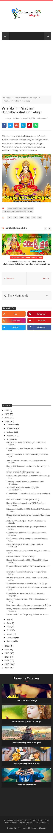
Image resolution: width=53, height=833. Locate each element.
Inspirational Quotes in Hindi (26, 763)
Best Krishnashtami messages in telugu (23, 499)
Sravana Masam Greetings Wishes (26, 258)
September (12, 435)
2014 (7, 668)
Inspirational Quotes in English (26, 742)
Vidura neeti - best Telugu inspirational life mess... (27, 615)
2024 (7, 410)
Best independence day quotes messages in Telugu (28, 605)
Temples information (27, 784)
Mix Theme (23, 828)
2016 (7, 660)
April (9, 630)
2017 (7, 657)
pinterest (41, 314)
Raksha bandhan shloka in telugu (20, 556)
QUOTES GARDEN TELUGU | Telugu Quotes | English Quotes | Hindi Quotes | (27, 821)
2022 (7, 418)
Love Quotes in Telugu (26, 700)
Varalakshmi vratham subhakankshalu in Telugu (26, 584)
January (10, 641)
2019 (7, 649)
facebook (41, 328)
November (11, 428)
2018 (7, 653)
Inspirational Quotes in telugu (26, 721)
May (9, 626)
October (10, 432)
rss (15, 314)
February (11, 637)
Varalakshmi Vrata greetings (26, 98)
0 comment (43, 118)
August (10, 439)
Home (8, 98)
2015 (7, 664)
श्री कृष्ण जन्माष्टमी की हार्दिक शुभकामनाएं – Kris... (23, 472)
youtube (41, 321)
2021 (7, 421)
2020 (7, 646)
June (9, 623)
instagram (15, 321)
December (11, 424)
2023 (7, 414)
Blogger (42, 828)
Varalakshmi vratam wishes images (18, 101)
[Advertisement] (26, 66)
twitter (15, 328)
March (10, 634)
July (9, 619)
